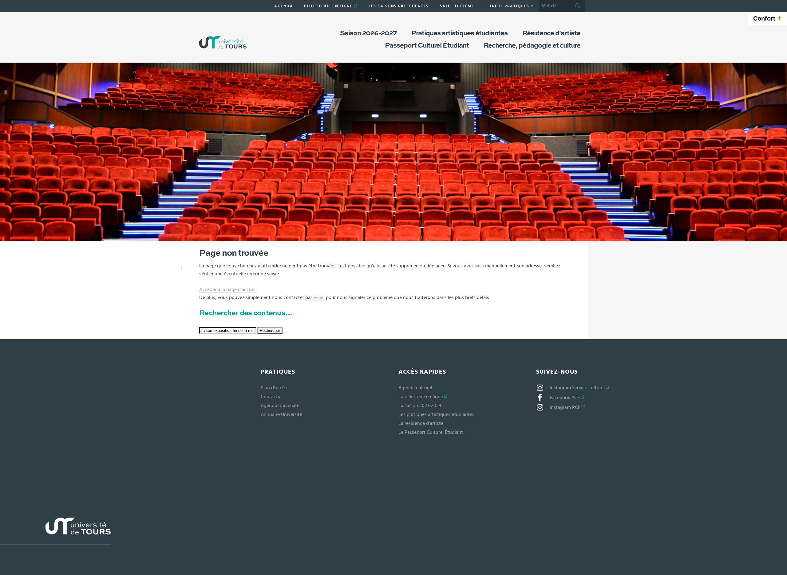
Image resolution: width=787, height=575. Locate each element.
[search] (554, 6)
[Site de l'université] (55, 531)
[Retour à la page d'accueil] (223, 36)
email (319, 297)
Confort (767, 17)
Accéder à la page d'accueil (228, 289)
